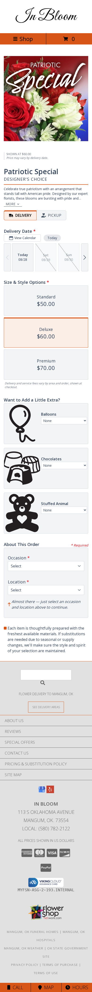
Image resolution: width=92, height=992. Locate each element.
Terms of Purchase (60, 965)
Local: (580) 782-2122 (46, 828)
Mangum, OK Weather (23, 948)
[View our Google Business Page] (42, 791)
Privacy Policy (24, 965)
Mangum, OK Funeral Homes (33, 932)
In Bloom (46, 16)
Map (48, 987)
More (10, 204)
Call (16, 987)
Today (52, 238)
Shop (26, 39)
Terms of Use (46, 973)
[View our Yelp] (50, 791)
